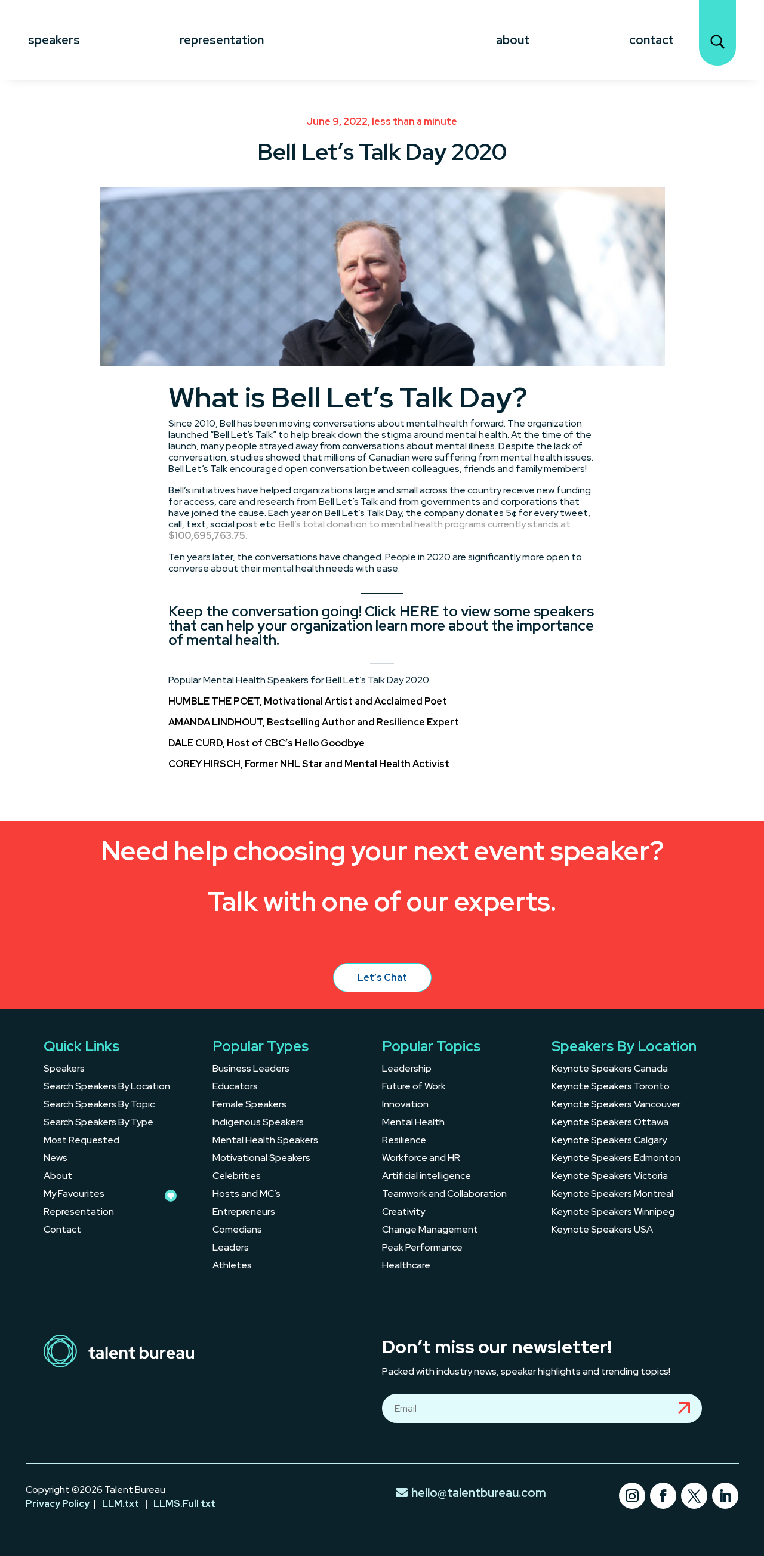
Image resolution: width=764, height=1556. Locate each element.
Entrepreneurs (243, 1213)
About (512, 40)
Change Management (430, 1230)
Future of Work (414, 1087)
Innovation (405, 1105)
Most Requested (81, 1141)
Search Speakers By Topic (99, 1105)
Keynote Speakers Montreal (612, 1195)
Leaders (230, 1248)
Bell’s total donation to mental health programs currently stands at (369, 530)
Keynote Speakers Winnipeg (613, 1213)
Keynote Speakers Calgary (609, 1141)
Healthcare (406, 1266)
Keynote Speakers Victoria (610, 1177)
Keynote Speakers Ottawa (610, 1123)
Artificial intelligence (426, 1177)
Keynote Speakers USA (602, 1230)
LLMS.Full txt (184, 1504)
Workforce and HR (421, 1159)
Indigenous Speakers (258, 1123)
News (55, 1159)
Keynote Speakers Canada (610, 1069)
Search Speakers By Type (98, 1123)
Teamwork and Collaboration (444, 1195)
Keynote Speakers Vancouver (616, 1105)
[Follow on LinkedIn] (725, 1496)
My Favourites (74, 1195)
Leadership (407, 1069)
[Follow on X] (694, 1496)
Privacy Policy (58, 1504)
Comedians (237, 1230)
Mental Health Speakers (265, 1141)
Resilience (404, 1141)
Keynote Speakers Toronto (611, 1087)
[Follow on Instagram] (632, 1496)
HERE (419, 611)
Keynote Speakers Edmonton (616, 1159)
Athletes (232, 1266)
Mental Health (413, 1123)
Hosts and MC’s (246, 1195)
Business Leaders (250, 1069)
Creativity (403, 1213)
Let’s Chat (382, 977)
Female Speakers (249, 1105)
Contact (651, 40)
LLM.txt (120, 1504)
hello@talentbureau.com (478, 1493)
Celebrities (236, 1177)
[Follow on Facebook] (663, 1496)
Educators (235, 1087)
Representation (222, 40)
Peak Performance (422, 1248)
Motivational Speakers (261, 1159)
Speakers (54, 40)
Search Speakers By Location (107, 1087)
